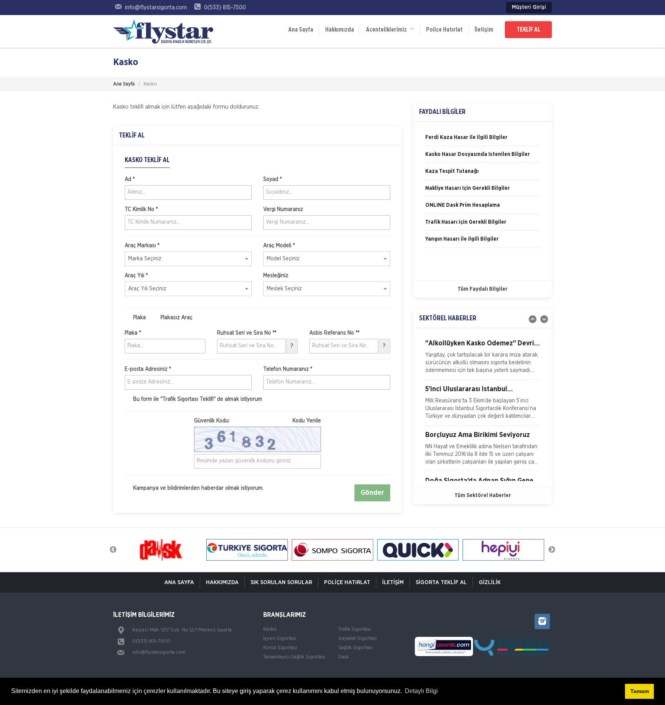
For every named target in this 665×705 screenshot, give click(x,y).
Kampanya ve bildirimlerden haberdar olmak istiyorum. (198, 488)
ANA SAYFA (179, 582)
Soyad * (272, 179)
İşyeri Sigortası (279, 638)
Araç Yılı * (136, 275)
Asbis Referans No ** (334, 333)
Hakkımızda (339, 30)
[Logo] (163, 31)
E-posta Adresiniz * (148, 369)
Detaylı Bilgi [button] (421, 691)
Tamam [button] (639, 691)
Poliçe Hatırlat (444, 30)
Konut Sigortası (280, 647)
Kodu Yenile (306, 421)
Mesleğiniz (275, 275)
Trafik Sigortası (354, 629)
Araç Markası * (142, 245)
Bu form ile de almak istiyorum (197, 399)
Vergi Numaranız (283, 209)
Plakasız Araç (175, 317)
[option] (482, 140)
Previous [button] (113, 550)
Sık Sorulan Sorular (281, 582)
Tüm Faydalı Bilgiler (483, 289)
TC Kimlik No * (141, 209)
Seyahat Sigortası (357, 638)
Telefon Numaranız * (287, 369)
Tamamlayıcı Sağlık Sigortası (294, 657)
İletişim (484, 30)
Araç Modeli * (279, 245)
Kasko (270, 629)
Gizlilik (490, 582)
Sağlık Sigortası (355, 647)
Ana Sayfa (300, 30)
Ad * (130, 179)
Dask (343, 657)
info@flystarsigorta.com (158, 652)
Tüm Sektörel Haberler (482, 495)
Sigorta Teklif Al (441, 582)
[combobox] (188, 258)
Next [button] (552, 550)
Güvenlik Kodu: (257, 421)
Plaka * (133, 333)
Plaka (139, 317)
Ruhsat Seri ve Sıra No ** (246, 333)
